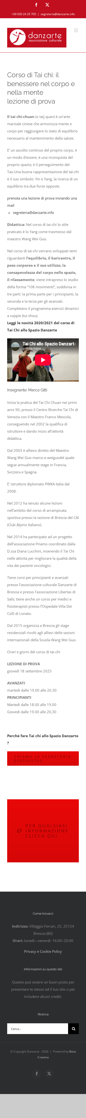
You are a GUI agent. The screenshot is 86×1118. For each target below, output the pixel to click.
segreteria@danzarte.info (58, 14)
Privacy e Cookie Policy (43, 951)
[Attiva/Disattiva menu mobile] (76, 30)
